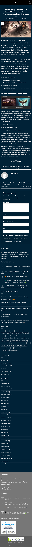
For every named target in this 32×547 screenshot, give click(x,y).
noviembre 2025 (5, 389)
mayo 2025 (4, 406)
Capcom (3, 333)
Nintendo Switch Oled (15, 340)
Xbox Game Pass (5, 350)
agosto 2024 (4, 426)
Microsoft (17, 338)
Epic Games (25, 333)
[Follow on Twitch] (10, 488)
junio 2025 (3, 403)
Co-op (8, 333)
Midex (2, 296)
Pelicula (7, 343)
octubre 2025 (4, 392)
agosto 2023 (4, 461)
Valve (12, 347)
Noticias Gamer (5, 365)
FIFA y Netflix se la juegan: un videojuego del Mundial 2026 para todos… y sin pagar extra (16, 272)
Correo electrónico (8, 221)
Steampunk (21, 168)
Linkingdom (23, 18)
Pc (26, 340)
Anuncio (12, 330)
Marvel (12, 338)
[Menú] (2, 2)
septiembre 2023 (5, 458)
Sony (17, 345)
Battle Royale (23, 330)
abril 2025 (3, 409)
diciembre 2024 (5, 415)
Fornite (7, 335)
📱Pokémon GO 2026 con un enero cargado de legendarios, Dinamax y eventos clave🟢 (17, 281)
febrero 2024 (4, 443)
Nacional (27, 338)
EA (21, 333)
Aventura (17, 330)
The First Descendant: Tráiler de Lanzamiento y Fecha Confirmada (24, 184)
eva (2, 302)
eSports (3, 360)
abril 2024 (3, 438)
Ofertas (3, 368)
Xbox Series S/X (14, 350)
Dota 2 (12, 333)
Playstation (12, 343)
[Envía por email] (20, 161)
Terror (25, 345)
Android (3, 330)
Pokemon (18, 343)
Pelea (3, 343)
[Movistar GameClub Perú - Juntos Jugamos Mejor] (16, 2)
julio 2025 (3, 400)
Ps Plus (28, 343)
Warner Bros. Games (18, 347)
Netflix (3, 340)
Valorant (8, 347)
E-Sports (17, 333)
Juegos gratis (16, 7)
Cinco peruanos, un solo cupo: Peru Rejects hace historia (17, 267)
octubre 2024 (4, 420)
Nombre (5, 215)
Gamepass (12, 335)
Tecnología (4, 374)
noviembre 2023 (5, 452)
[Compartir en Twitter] (17, 161)
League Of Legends (6, 338)
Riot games (4, 345)
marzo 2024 (4, 441)
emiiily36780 (4, 314)
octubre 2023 (4, 455)
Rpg (18, 168)
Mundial (22, 338)
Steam (20, 345)
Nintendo (8, 340)
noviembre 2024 (5, 417)
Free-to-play (13, 168)
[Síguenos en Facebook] (2, 488)
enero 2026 (4, 383)
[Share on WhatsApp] (12, 161)
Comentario (6, 202)
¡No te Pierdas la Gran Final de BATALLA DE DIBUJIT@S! (8, 184)
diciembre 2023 (5, 449)
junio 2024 (3, 432)
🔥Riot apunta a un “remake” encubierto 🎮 (16, 276)
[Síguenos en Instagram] (5, 488)
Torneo (3, 347)
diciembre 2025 (5, 386)
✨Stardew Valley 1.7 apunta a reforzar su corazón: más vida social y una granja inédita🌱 (17, 286)
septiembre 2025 (5, 394)
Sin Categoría (4, 371)
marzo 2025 (4, 412)
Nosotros (10, 542)
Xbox (26, 347)
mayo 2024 (4, 435)
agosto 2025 (4, 397)
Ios (21, 335)
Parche (23, 340)
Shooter (13, 345)
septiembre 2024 (5, 423)
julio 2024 (3, 429)
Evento (3, 335)
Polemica (24, 343)
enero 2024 (4, 446)
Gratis (17, 335)
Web (4, 228)
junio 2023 (3, 464)
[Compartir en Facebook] (14, 161)
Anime (7, 330)
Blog (15, 542)
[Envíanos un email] (8, 488)
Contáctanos (21, 542)
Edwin (2, 308)
